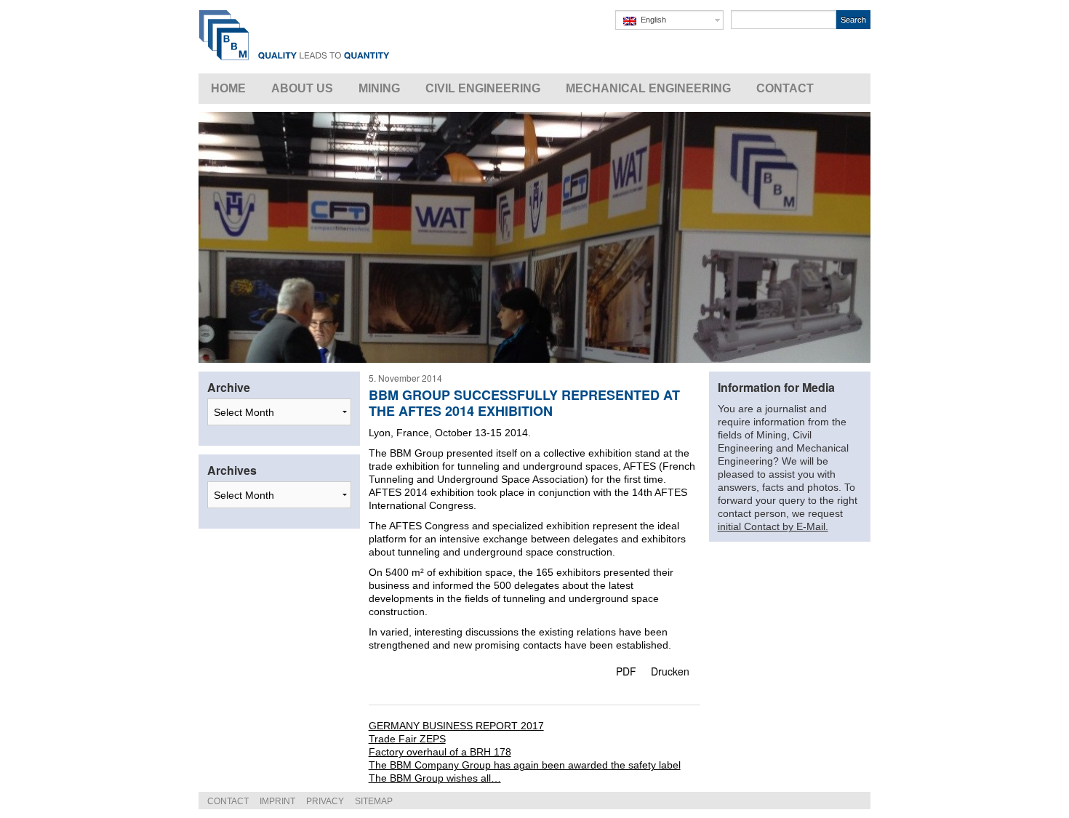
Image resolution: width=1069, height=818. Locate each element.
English (651, 19)
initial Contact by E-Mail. (773, 526)
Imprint (277, 801)
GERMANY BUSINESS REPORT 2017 (456, 725)
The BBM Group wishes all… (435, 778)
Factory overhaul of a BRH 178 (440, 752)
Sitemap (374, 801)
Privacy (325, 801)
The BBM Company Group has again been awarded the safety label (525, 765)
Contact (228, 801)
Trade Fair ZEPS (407, 739)
